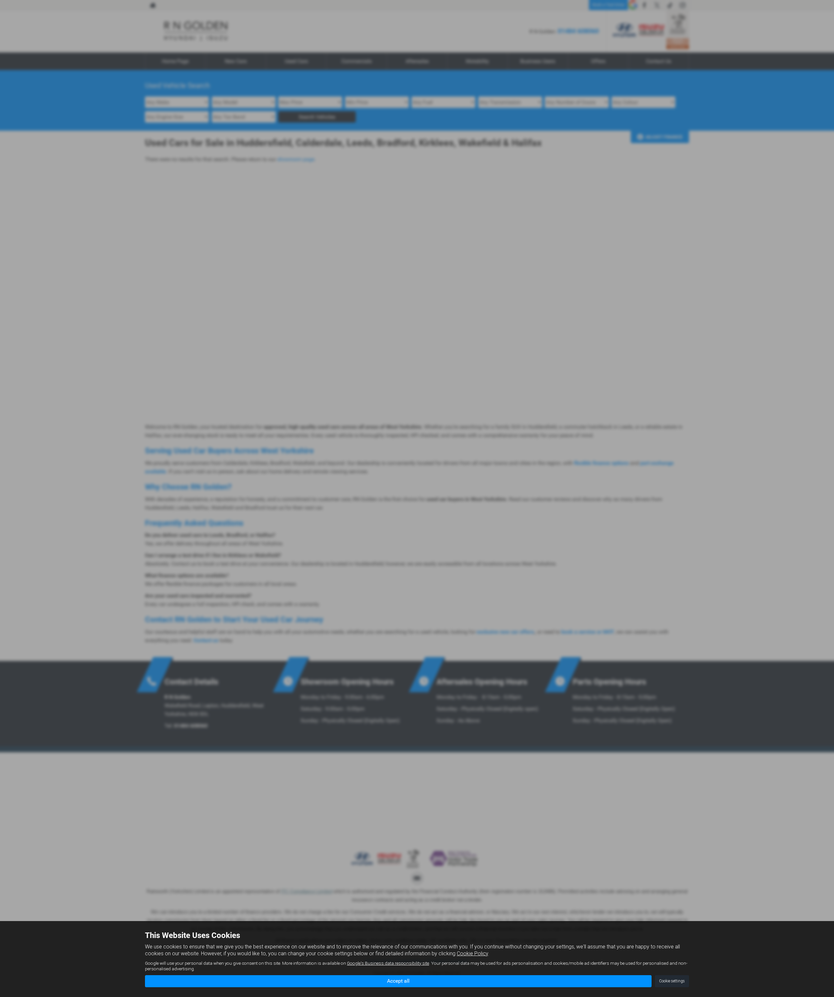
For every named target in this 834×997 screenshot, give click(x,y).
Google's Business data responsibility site (388, 963)
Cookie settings (672, 981)
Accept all (398, 981)
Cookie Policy (472, 953)
